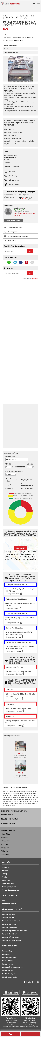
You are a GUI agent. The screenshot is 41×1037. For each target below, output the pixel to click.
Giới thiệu (5, 870)
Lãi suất (30, 464)
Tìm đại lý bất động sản (10, 890)
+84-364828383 (14, 220)
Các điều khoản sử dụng (14, 471)
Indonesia (5, 854)
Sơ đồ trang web (8, 883)
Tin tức (4, 877)
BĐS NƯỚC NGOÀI (9, 904)
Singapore (5, 848)
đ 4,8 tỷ (20, 773)
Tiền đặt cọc (9, 464)
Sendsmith (35, 278)
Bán (7, 951)
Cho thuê (8, 914)
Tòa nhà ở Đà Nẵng (8, 823)
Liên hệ (4, 874)
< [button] (7, 69)
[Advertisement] (20, 302)
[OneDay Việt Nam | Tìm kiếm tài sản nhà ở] (10, 3)
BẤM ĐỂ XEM (20, 548)
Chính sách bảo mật (9, 887)
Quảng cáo (6, 880)
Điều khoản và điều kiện (32, 1026)
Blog (3, 900)
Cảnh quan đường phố (11, 52)
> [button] (34, 69)
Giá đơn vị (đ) (10, 456)
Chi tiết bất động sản (10, 45)
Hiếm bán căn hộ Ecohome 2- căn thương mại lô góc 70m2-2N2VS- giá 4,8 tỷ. (20, 777)
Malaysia (4, 851)
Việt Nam (4, 837)
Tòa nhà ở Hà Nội (7, 814)
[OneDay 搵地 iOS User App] (11, 992)
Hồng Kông (5, 834)
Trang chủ (5, 867)
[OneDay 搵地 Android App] (30, 992)
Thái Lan (4, 844)
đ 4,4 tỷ (20, 753)
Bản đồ (6, 49)
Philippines (5, 841)
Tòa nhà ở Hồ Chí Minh (9, 819)
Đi (30, 251)
